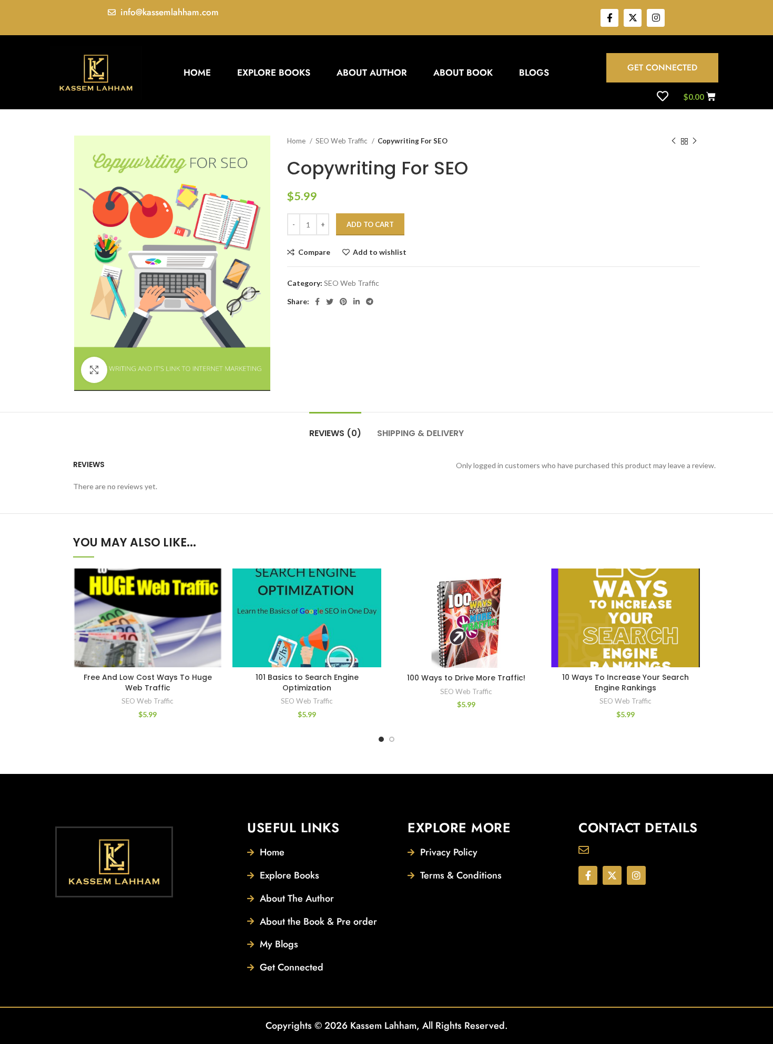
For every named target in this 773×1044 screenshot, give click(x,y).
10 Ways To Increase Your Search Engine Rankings (625, 682)
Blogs (534, 72)
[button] (214, 609)
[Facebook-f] (609, 18)
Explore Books (273, 72)
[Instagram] (656, 18)
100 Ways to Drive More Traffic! (466, 678)
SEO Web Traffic (342, 141)
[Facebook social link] (317, 301)
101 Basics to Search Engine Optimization (307, 682)
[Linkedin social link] (356, 301)
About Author (372, 72)
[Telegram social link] (370, 301)
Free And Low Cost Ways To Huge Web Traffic (148, 682)
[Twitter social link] (330, 301)
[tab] (335, 428)
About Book (463, 72)
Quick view (214, 633)
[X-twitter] (633, 18)
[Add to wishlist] (214, 585)
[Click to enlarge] (94, 370)
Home (197, 72)
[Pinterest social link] (343, 301)
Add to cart (370, 224)
